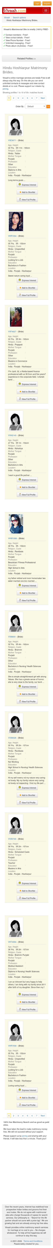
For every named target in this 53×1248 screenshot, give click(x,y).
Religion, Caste (14, 150)
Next (43, 98)
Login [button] (37, 3)
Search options (19, 17)
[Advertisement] (26, 505)
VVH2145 (12, 435)
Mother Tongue (14, 156)
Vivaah (7, 17)
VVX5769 (12, 838)
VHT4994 (12, 941)
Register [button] (47, 3)
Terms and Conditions (33, 1241)
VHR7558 (12, 1045)
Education (12, 167)
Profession (12, 161)
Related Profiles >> (26, 58)
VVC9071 (12, 140)
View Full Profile (28, 199)
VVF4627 (12, 331)
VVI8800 (11, 636)
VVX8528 (12, 737)
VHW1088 (12, 538)
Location (11, 172)
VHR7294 (12, 235)
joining (5, 88)
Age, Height (13, 145)
